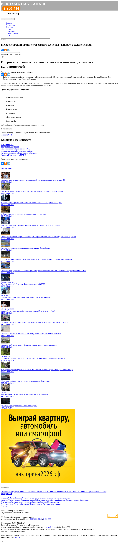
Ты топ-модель (11, 25)
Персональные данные (52, 504)
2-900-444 (11, 8)
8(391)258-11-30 (36, 519)
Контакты (28, 502)
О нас (8, 35)
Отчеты (4, 506)
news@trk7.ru (13, 147)
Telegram (4, 147)
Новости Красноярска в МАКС (13, 155)
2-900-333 (47, 519)
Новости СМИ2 (7, 135)
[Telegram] (8, 50)
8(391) (7, 145)
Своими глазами (72, 500)
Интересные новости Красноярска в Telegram (19, 153)
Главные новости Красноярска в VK (15, 149)
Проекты (9, 27)
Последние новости (6, 168)
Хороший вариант (58, 500)
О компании (6, 502)
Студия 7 (25, 498)
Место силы (51, 498)
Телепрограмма (12, 33)
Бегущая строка (7, 504)
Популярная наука (43, 500)
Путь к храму (85, 500)
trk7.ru (17, 538)
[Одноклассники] (5, 50)
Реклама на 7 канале (23, 4)
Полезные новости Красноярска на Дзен (17, 151)
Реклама (43, 502)
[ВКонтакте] (2, 50)
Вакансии (36, 502)
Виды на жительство (38, 498)
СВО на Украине (15, 498)
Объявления (10, 31)
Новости (9, 23)
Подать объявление (21, 504)
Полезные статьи (63, 498)
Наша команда (53, 502)
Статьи (8, 29)
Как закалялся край (28, 500)
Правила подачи (36, 504)
